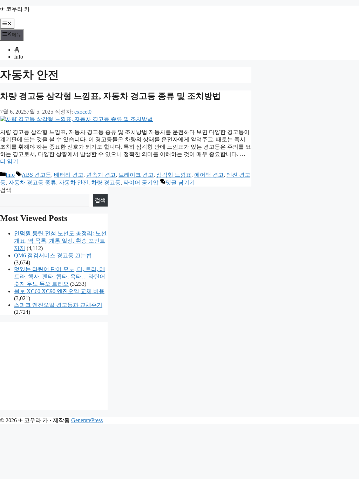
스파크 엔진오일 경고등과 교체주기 (58, 305)
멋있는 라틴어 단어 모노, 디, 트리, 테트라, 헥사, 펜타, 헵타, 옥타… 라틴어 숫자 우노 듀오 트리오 (59, 276)
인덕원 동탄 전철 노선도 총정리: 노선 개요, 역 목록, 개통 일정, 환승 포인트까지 (60, 240)
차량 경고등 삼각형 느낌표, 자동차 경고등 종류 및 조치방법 (110, 96)
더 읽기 (9, 161)
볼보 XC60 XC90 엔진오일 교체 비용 (59, 291)
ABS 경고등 (36, 175)
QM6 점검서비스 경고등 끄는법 (53, 255)
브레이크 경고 (136, 175)
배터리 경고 (68, 175)
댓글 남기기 (180, 182)
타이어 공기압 (140, 182)
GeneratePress (87, 420)
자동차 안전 (73, 182)
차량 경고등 (106, 182)
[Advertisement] (54, 366)
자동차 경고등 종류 (32, 182)
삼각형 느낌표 (173, 175)
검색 (5, 190)
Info (18, 57)
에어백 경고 (209, 175)
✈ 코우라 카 (15, 9)
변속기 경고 (101, 175)
